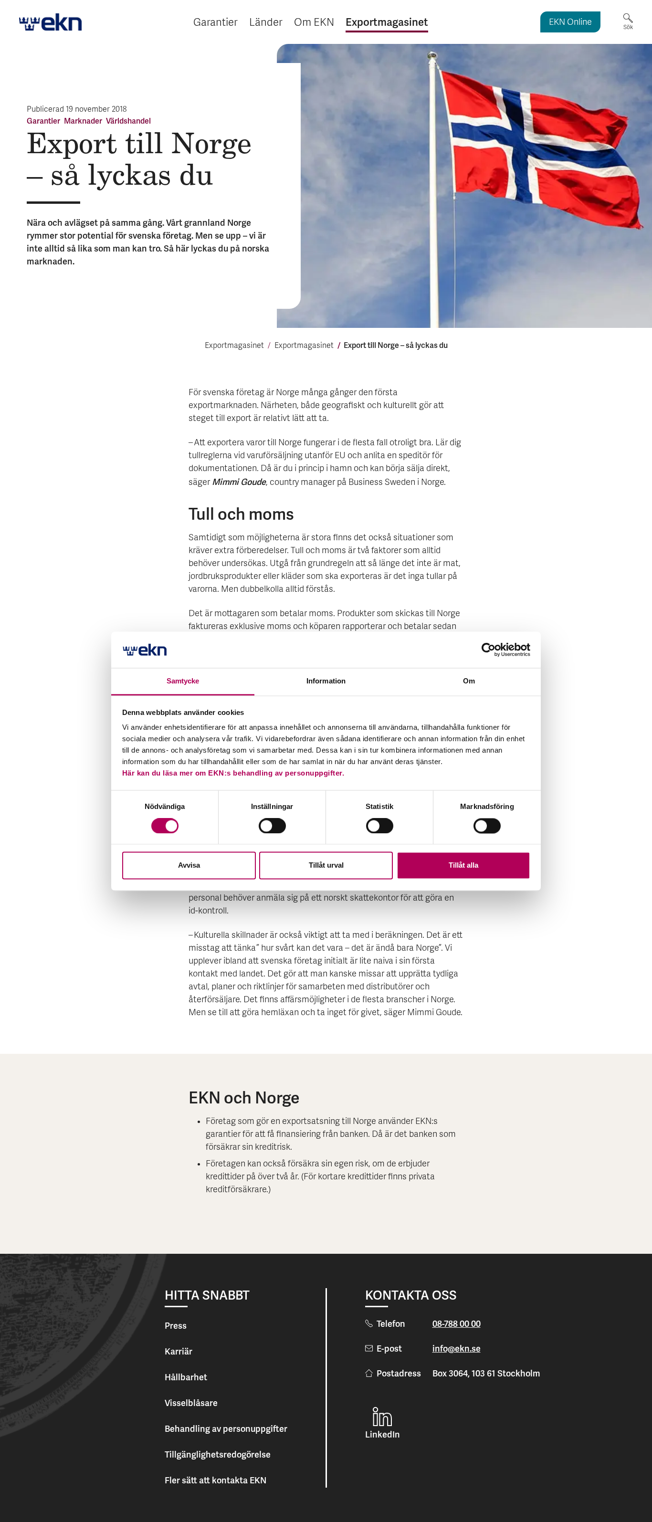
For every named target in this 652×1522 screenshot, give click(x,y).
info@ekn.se (456, 1348)
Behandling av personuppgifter (226, 1428)
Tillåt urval (326, 865)
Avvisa (189, 865)
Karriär (178, 1351)
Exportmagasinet (234, 346)
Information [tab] (326, 681)
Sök (628, 27)
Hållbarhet (186, 1377)
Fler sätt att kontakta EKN (215, 1480)
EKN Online (570, 22)
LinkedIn (382, 1434)
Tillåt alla (463, 865)
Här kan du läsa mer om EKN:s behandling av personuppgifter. (233, 773)
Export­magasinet (304, 346)
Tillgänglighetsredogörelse (218, 1454)
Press (176, 1325)
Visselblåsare (191, 1402)
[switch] (272, 825)
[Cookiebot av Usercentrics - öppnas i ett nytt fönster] (488, 649)
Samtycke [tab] (183, 681)
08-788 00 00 (456, 1323)
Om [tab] (469, 681)
